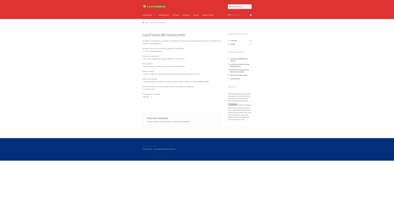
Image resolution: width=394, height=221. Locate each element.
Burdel (229, 98)
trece (238, 117)
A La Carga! (247, 93)
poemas (234, 115)
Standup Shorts (163, 15)
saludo (242, 115)
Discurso (230, 108)
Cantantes (234, 98)
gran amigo (247, 108)
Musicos (237, 112)
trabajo (234, 117)
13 (228, 93)
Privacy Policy (147, 149)
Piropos (230, 115)
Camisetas (186, 15)
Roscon (239, 115)
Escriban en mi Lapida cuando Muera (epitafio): (239, 65)
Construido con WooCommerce (164, 149)
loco (233, 112)
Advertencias (232, 93)
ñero (243, 119)
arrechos (248, 96)
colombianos (241, 104)
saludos (247, 115)
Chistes (232, 104)
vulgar (229, 119)
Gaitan (238, 108)
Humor (245, 110)
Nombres (241, 112)
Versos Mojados (235, 78)
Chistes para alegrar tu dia (238, 75)
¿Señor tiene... (238, 119)
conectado (166, 122)
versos (247, 117)
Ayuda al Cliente (208, 15)
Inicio (146, 22)
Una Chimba (242, 117)
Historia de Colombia (238, 110)
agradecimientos (240, 93)
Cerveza (243, 98)
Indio (248, 110)
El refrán (235, 108)
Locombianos (147, 15)
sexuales (230, 117)
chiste (246, 98)
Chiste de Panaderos (233, 100)
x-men (232, 119)
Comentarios (248, 104)
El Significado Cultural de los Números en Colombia (239, 71)
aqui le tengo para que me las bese (236, 96)
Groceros (230, 110)
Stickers (196, 15)
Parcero (249, 112)
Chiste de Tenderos (243, 100)
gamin (242, 108)
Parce (245, 112)
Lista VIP (230, 112)
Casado (239, 98)
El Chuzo (176, 15)
